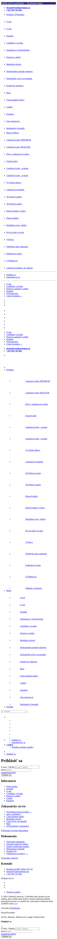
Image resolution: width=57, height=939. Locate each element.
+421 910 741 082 (14, 874)
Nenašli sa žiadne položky (23, 747)
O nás (8, 284)
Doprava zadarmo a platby (17, 289)
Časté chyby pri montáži (16, 821)
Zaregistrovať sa (13, 277)
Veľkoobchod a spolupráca (17, 826)
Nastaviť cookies (13, 892)
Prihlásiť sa (11, 275)
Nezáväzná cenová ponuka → (19, 812)
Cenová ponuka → (14, 296)
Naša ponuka (11, 786)
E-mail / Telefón (8, 767)
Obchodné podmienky (15, 842)
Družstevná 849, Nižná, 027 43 (19, 869)
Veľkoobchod (12, 293)
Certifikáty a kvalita (14, 286)
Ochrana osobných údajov (17, 844)
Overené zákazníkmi (19, 830)
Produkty (10, 370)
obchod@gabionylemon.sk (17, 871)
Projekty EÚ (11, 851)
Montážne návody (13, 819)
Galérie (9, 798)
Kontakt (9, 291)
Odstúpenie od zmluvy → (17, 853)
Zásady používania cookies (17, 846)
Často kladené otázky (15, 816)
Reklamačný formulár (15, 849)
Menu (8, 590)
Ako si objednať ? (13, 814)
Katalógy (10, 801)
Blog (8, 824)
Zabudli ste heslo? (8, 772)
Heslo (3, 770)
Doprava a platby (13, 796)
